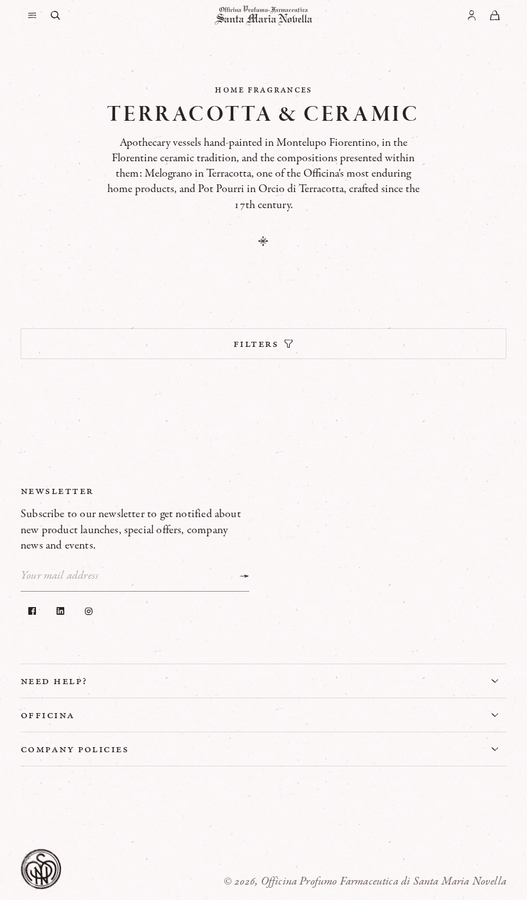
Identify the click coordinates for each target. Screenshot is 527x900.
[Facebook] (32, 610)
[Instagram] (88, 610)
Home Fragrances (263, 89)
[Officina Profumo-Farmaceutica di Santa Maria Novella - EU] (263, 15)
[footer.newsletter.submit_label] (244, 576)
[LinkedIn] (60, 610)
